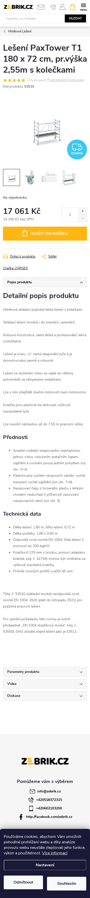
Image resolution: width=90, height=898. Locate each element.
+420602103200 (49, 808)
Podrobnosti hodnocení (66, 80)
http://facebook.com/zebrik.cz (49, 816)
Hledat (75, 18)
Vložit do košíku (49, 233)
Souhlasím (66, 883)
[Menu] (83, 6)
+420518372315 (49, 799)
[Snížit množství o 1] (82, 218)
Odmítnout (23, 882)
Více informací (55, 853)
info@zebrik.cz (49, 791)
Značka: (15, 268)
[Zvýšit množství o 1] (82, 211)
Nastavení (45, 865)
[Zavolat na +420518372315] (53, 7)
